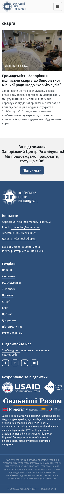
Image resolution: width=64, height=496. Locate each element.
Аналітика (8, 276)
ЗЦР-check (8, 289)
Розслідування (11, 282)
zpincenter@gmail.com (25, 227)
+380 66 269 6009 (25, 233)
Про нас (7, 314)
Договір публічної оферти (19, 238)
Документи (9, 320)
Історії (6, 301)
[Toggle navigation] (57, 6)
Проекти (7, 295)
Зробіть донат (11, 350)
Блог (5, 307)
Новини (7, 270)
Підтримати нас (12, 326)
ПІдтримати (32, 170)
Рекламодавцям (12, 333)
